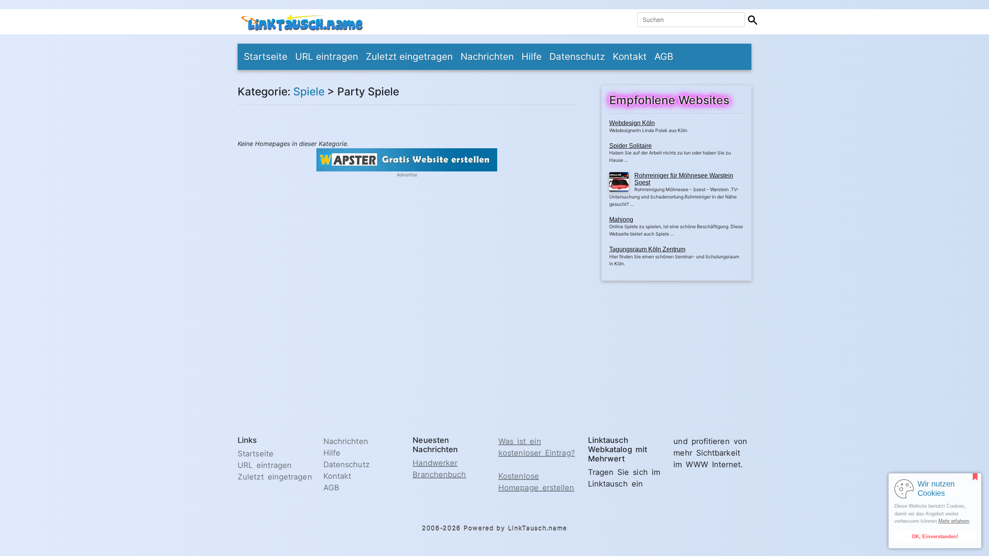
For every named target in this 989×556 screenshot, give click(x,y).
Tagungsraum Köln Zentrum (647, 249)
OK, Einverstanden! (935, 536)
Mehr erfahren (953, 521)
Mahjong (621, 219)
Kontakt (630, 56)
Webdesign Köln (632, 123)
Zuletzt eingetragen (409, 56)
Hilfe (532, 56)
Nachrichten (487, 56)
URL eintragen (326, 56)
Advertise (407, 175)
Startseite (265, 56)
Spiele (309, 91)
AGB (663, 56)
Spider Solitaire (630, 145)
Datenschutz (577, 56)
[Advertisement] (676, 344)
